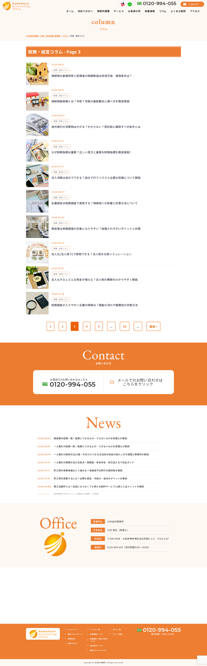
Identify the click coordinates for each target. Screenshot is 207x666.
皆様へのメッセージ (75, 634)
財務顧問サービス (96, 634)
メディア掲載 (117, 634)
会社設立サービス (96, 645)
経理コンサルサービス (98, 650)
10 (124, 326)
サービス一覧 (95, 629)
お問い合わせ (73, 643)
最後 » (153, 326)
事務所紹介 (72, 639)
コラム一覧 (117, 629)
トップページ (73, 629)
